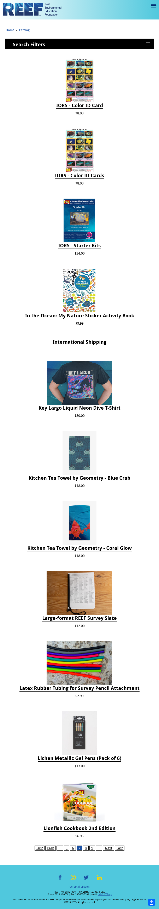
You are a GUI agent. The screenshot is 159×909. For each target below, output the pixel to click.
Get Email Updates (79, 886)
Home (10, 30)
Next (108, 848)
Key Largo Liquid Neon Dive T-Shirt (79, 408)
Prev (50, 848)
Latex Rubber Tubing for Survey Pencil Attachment (79, 688)
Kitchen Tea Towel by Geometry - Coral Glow (79, 548)
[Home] (32, 9)
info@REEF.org (105, 894)
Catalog (24, 30)
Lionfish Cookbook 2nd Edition (79, 828)
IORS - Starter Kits (79, 245)
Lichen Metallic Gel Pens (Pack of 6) (79, 758)
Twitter (86, 879)
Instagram (73, 879)
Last (120, 848)
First (39, 848)
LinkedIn (99, 879)
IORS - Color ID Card (79, 105)
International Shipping (79, 342)
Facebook (60, 879)
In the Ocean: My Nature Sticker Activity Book (79, 315)
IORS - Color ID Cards (79, 175)
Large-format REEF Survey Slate (79, 618)
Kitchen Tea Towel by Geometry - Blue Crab (79, 478)
